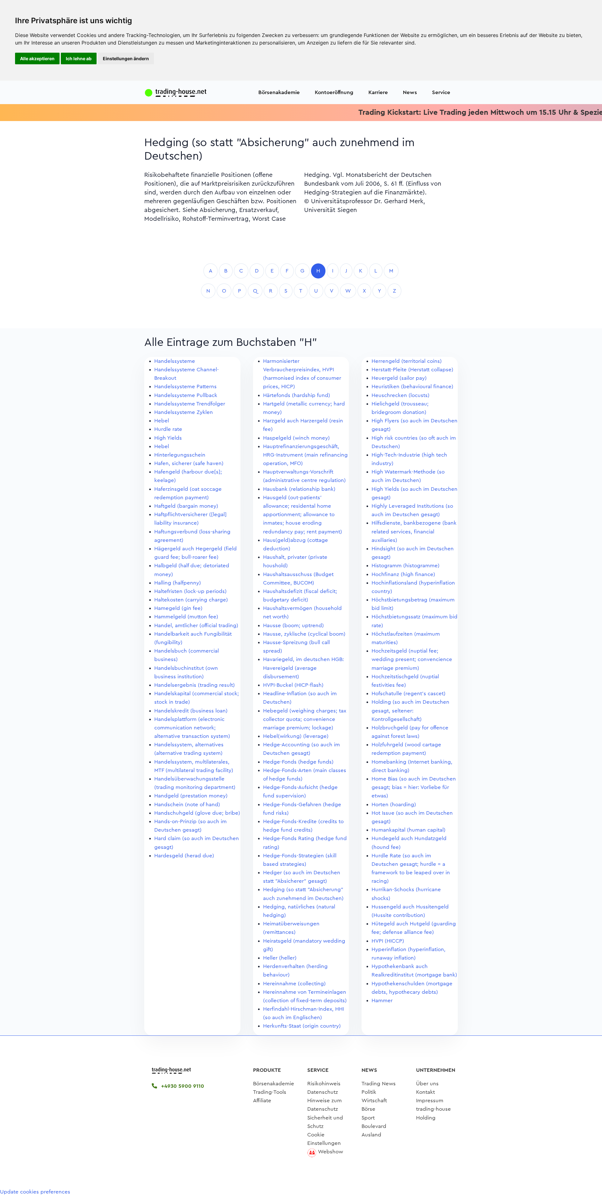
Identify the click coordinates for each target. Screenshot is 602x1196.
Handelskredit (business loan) (191, 710)
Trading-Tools (269, 1092)
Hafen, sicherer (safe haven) (189, 463)
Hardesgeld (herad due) (184, 855)
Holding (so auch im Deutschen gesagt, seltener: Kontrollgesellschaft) (410, 710)
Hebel (161, 420)
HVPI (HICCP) (388, 941)
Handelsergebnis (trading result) (194, 685)
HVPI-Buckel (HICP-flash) (293, 685)
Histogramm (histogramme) (406, 565)
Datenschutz (322, 1092)
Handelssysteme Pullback (185, 395)
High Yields (168, 438)
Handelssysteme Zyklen (183, 412)
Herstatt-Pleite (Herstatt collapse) (412, 369)
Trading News (379, 1083)
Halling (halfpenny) (177, 582)
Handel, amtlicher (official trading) (196, 625)
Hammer (382, 1000)
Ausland (371, 1134)
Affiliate (262, 1100)
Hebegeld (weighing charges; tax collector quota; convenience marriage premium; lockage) (304, 719)
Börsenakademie (279, 92)
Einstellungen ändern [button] (126, 58)
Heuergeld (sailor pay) (399, 378)
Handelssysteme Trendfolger (189, 403)
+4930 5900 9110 (182, 1086)
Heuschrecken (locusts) (401, 395)
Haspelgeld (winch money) (296, 438)
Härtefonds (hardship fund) (296, 395)
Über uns (427, 1083)
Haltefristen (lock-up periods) (190, 591)
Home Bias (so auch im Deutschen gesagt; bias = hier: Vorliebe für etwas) (414, 787)
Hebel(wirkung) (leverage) (296, 736)
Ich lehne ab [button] (79, 58)
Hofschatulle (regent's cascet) (409, 693)
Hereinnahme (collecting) (294, 983)
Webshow (330, 1151)
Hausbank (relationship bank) (299, 489)
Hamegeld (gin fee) (178, 608)
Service (441, 92)
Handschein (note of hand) (187, 804)
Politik (369, 1092)
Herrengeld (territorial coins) (407, 361)
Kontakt (425, 1092)
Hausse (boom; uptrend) (293, 625)
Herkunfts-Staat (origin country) (302, 1026)
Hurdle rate (168, 429)
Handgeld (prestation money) (191, 795)
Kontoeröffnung (334, 92)
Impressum (429, 1100)
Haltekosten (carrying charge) (191, 599)
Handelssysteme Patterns (185, 386)
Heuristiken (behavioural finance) (412, 386)
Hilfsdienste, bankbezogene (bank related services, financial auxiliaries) (414, 531)
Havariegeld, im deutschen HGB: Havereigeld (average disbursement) (303, 668)
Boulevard (374, 1126)
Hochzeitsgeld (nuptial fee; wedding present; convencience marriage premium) (412, 659)
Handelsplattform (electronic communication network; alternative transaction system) (192, 728)
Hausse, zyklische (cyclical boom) (304, 634)
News (410, 92)
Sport (368, 1117)
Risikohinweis (324, 1083)
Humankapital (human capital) (409, 830)
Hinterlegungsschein (179, 455)
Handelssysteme (174, 361)
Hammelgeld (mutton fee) (186, 616)
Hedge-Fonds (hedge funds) (298, 762)
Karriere (378, 92)
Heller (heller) (280, 958)
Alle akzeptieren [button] (37, 58)
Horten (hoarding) (394, 804)
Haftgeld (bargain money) (186, 506)
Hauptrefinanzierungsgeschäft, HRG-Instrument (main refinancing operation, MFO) (305, 455)
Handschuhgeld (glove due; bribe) (197, 813)
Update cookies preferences (35, 1191)
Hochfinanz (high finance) (403, 574)
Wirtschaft (374, 1100)
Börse (368, 1109)
